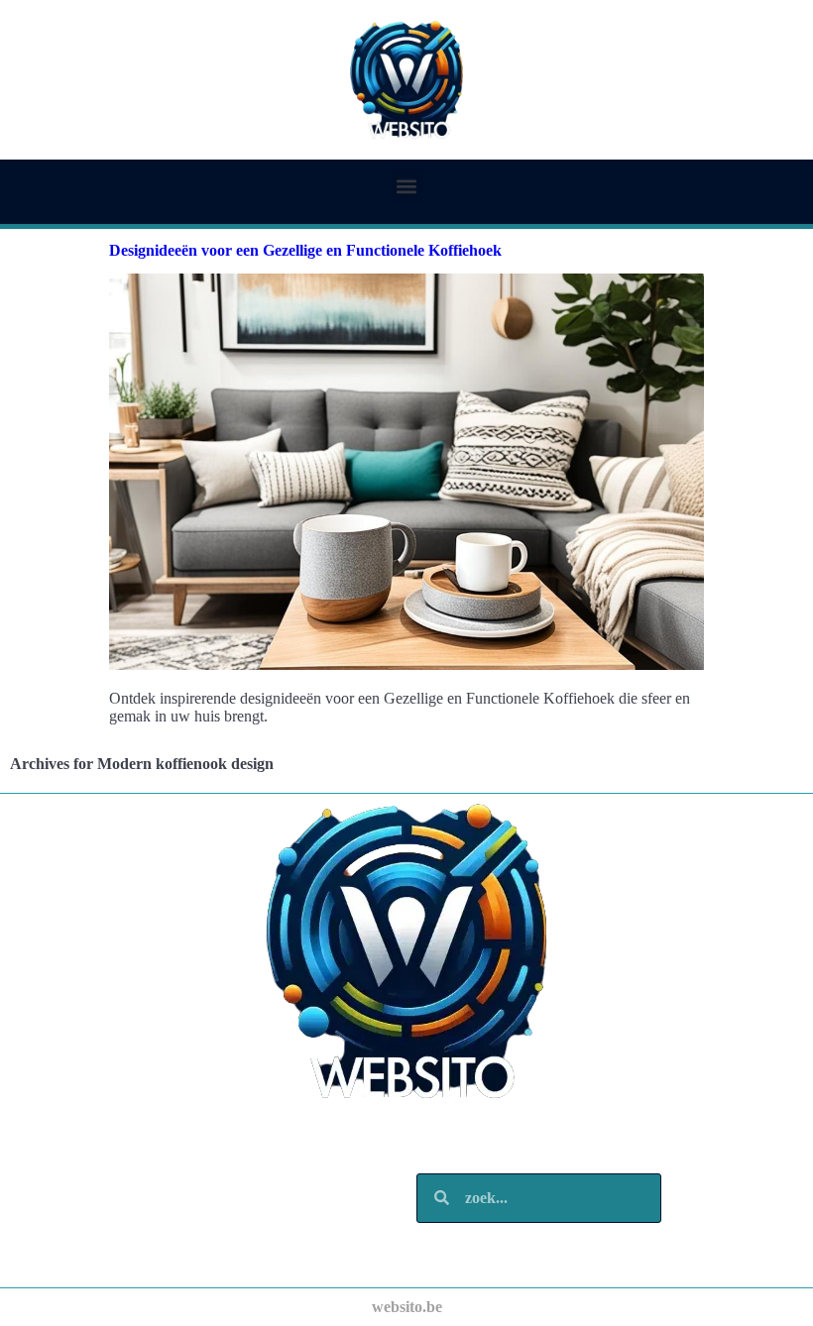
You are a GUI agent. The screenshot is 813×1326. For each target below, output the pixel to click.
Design (82, 1187)
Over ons (89, 1227)
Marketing (95, 1207)
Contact (86, 1247)
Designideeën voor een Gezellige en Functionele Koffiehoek (305, 250)
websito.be (407, 1306)
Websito (86, 1148)
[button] (407, 185)
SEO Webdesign (114, 1168)
